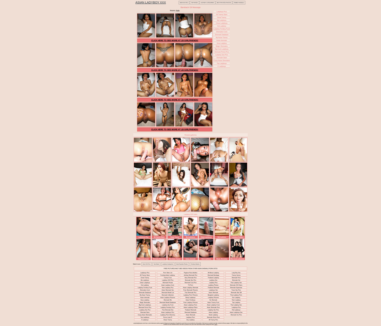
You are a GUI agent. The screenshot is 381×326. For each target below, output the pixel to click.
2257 (216, 324)
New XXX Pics (184, 2)
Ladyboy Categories (207, 2)
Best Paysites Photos (224, 2)
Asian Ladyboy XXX (150, 2)
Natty (178, 10)
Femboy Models (239, 2)
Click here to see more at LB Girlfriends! (174, 40)
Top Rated (194, 2)
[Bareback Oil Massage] (146, 37)
